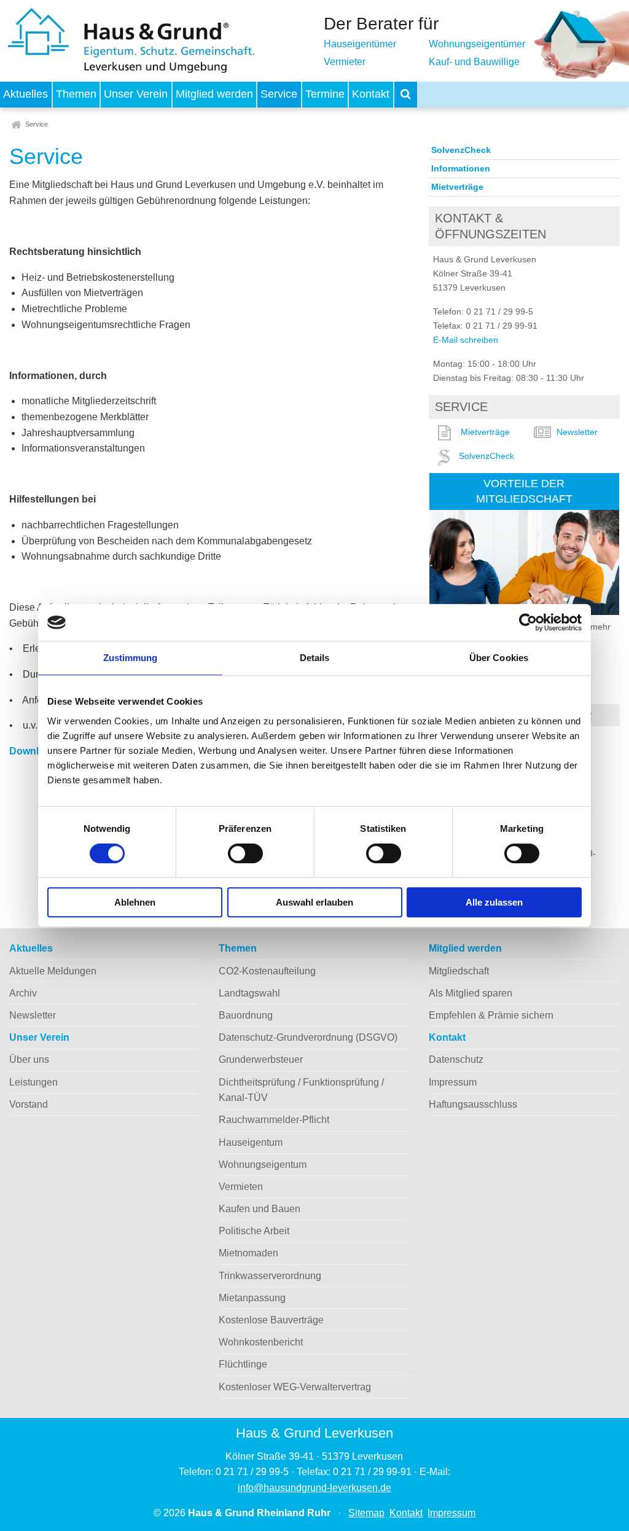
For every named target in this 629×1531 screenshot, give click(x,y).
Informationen (460, 168)
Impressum (453, 1082)
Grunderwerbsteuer (261, 1059)
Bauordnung (246, 1015)
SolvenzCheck (461, 150)
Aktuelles (25, 94)
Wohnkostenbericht (261, 1342)
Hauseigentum (251, 1142)
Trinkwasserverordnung (270, 1276)
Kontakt (370, 94)
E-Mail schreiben (465, 340)
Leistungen (33, 1082)
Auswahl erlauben (314, 902)
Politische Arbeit (254, 1231)
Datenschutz (456, 1059)
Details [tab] (315, 657)
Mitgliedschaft (459, 971)
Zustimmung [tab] (130, 657)
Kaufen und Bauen (259, 1209)
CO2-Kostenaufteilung (267, 971)
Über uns (29, 1059)
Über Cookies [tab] (498, 657)
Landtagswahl (249, 993)
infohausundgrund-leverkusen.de (314, 1487)
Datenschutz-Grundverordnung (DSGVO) (308, 1037)
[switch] (245, 853)
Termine (325, 94)
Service (278, 94)
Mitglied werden (214, 94)
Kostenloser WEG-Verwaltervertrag (295, 1387)
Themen (76, 94)
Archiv (23, 993)
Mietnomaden (248, 1253)
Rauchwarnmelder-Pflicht (274, 1119)
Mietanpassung (252, 1298)
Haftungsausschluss (473, 1104)
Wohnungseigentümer (477, 44)
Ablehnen (134, 902)
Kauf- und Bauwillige (474, 62)
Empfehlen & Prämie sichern (491, 1015)
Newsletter (577, 432)
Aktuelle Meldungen (52, 971)
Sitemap (366, 1513)
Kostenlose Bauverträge (271, 1320)
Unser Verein (136, 94)
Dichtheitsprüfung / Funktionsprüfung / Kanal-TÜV (301, 1090)
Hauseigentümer (360, 44)
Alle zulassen (494, 902)
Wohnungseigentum (263, 1164)
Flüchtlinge (243, 1364)
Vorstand (28, 1104)
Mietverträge (457, 187)
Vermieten (241, 1186)
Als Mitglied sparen (470, 993)
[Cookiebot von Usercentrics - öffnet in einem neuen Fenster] (528, 622)
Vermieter (344, 62)
